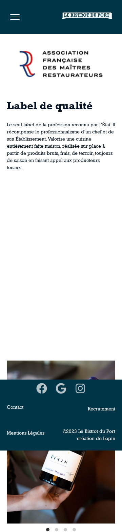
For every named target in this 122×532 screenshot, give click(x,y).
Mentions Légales (25, 433)
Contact (15, 407)
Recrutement (101, 408)
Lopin (109, 438)
